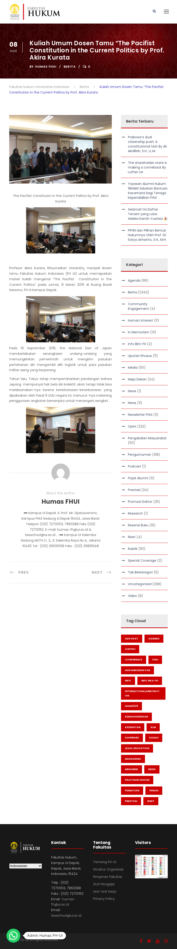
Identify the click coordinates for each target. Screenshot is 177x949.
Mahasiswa (133, 759)
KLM (153, 727)
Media (133, 367)
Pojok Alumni (138, 478)
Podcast (134, 466)
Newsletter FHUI (140, 414)
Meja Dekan (137, 379)
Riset (132, 537)
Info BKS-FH (137, 344)
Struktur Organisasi (108, 869)
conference (133, 659)
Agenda (134, 280)
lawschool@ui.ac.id (66, 915)
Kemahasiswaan (136, 716)
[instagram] (166, 941)
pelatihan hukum (137, 780)
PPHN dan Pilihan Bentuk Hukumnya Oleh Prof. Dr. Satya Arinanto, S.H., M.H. (147, 235)
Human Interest (140, 320)
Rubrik (132, 548)
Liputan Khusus (140, 355)
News (132, 391)
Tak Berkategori (140, 572)
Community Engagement (138, 306)
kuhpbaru (132, 737)
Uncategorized (139, 584)
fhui (155, 659)
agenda (153, 638)
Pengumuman (139, 454)
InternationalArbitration (142, 693)
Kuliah (153, 737)
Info (128, 680)
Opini (132, 426)
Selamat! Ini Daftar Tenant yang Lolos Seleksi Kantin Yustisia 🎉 (148, 214)
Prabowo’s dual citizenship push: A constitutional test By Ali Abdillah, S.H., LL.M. (147, 144)
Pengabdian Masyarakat (147, 438)
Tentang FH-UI (104, 862)
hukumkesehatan (137, 670)
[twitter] (149, 941)
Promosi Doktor (140, 501)
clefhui (130, 649)
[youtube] (157, 941)
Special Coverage (142, 560)
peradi (153, 790)
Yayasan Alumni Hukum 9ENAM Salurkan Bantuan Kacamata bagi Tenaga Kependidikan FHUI (148, 190)
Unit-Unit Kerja (104, 891)
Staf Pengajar (104, 884)
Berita (70, 66)
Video (132, 596)
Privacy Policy (104, 898)
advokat (131, 638)
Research (135, 513)
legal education (137, 748)
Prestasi (134, 490)
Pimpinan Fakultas (107, 876)
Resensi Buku (138, 525)
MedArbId (131, 769)
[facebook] (141, 941)
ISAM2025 (131, 706)
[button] (13, 936)
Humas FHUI (45, 66)
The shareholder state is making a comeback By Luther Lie (147, 167)
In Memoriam (138, 332)
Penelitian (132, 790)
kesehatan (132, 727)
